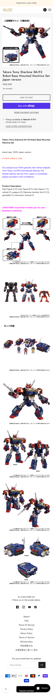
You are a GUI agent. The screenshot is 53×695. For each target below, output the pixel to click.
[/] (10, 10)
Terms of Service (26, 637)
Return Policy (26, 633)
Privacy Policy (26, 629)
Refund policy (26, 641)
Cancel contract (26, 691)
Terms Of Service (26, 625)
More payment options (26, 112)
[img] (18, 607)
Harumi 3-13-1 (29, 119)
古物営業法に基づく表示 (26, 650)
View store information (19, 126)
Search (26, 616)
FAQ (26, 621)
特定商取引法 (26, 646)
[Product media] (26, 240)
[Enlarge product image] (26, 42)
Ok (42, 665)
